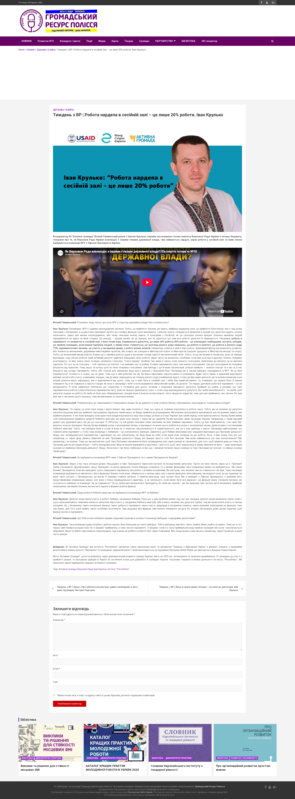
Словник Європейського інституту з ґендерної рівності (177, 767)
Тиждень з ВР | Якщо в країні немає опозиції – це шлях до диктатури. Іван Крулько (198, 589)
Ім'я (56, 655)
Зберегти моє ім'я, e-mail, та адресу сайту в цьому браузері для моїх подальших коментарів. (106, 695)
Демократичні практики (48, 758)
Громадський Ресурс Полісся (210, 786)
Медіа (101, 41)
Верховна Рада (85, 569)
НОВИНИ (26, 41)
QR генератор (209, 41)
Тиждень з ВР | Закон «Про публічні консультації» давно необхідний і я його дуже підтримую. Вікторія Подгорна (97, 589)
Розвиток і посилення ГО (244, 758)
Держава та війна (63, 110)
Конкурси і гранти (70, 41)
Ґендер (129, 41)
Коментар (59, 620)
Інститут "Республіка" (118, 569)
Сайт (55, 682)
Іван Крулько (100, 569)
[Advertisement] (147, 74)
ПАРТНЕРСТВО (164, 41)
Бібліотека (27, 758)
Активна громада (68, 569)
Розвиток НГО (46, 41)
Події (89, 41)
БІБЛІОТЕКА (188, 41)
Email (56, 668)
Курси (115, 41)
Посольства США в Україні (140, 792)
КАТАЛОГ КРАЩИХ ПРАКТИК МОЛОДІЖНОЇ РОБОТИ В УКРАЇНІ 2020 (112, 767)
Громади (144, 41)
